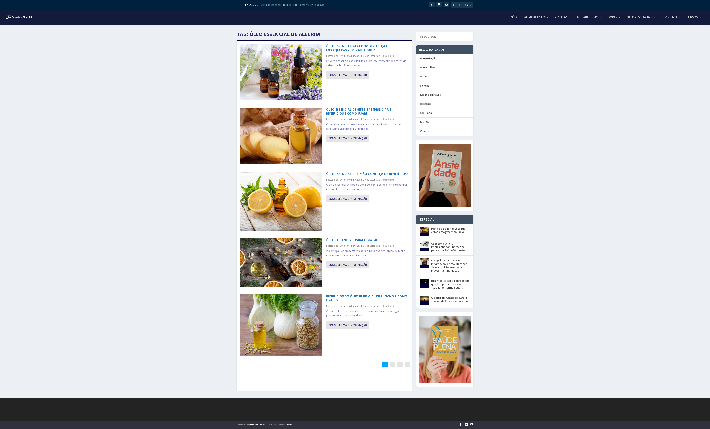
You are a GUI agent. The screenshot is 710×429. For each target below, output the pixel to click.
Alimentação (534, 17)
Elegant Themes (258, 424)
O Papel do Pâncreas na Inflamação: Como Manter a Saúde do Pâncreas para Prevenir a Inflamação (449, 265)
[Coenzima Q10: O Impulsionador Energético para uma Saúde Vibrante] (424, 246)
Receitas (561, 17)
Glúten (424, 122)
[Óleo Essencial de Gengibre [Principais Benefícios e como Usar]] (281, 136)
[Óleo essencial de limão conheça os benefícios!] (281, 201)
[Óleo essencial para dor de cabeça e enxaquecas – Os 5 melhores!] (281, 72)
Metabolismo (587, 17)
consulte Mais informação (347, 75)
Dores (612, 17)
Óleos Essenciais (639, 17)
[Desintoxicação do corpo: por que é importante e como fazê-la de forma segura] (424, 283)
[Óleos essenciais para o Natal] (281, 262)
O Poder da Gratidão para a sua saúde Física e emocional (450, 299)
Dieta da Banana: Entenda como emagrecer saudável (292, 4)
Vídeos (424, 131)
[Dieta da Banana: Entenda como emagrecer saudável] (424, 231)
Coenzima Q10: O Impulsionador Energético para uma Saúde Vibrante (448, 247)
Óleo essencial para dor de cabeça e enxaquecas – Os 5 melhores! (357, 48)
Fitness (424, 85)
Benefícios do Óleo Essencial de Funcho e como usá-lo (366, 298)
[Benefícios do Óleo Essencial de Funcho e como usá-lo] (281, 325)
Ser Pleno (669, 17)
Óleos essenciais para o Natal (352, 240)
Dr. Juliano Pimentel (350, 55)
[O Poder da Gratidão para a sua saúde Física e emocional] (424, 300)
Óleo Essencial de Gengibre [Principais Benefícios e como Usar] (358, 111)
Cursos (692, 17)
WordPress (287, 424)
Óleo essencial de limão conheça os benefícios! (367, 174)
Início (514, 17)
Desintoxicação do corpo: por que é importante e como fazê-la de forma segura (450, 284)
